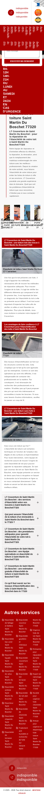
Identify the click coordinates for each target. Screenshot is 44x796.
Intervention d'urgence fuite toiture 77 (12, 30)
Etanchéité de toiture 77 (4, 29)
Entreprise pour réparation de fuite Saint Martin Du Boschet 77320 (37, 659)
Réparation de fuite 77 (15, 29)
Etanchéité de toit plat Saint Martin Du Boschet (23, 699)
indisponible (22, 8)
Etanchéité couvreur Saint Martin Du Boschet (23, 626)
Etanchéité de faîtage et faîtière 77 (30, 31)
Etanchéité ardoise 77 (4, 43)
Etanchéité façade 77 (37, 28)
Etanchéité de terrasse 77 (19, 44)
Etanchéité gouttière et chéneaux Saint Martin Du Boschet (23, 645)
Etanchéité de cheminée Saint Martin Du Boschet (23, 716)
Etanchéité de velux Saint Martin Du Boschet (9, 677)
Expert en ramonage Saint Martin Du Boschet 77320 (37, 681)
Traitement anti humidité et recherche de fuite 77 (8, 32)
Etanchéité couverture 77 (23, 43)
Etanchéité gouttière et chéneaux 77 (26, 45)
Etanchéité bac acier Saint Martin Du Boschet (9, 645)
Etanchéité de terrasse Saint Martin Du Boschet (9, 739)
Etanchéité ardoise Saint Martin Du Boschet (9, 693)
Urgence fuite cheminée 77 (23, 29)
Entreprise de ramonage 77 (19, 29)
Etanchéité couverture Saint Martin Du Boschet (23, 664)
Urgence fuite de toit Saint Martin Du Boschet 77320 (37, 637)
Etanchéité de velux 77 (41, 29)
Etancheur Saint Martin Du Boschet (9, 707)
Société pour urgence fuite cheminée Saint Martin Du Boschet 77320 (37, 705)
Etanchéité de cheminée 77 (37, 44)
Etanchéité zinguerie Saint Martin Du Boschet (9, 722)
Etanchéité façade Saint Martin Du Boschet (9, 661)
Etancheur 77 (8, 43)
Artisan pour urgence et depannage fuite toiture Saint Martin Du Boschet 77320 (37, 734)
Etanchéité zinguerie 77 (12, 43)
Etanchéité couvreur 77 (15, 43)
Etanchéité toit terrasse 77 (30, 44)
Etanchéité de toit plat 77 (34, 45)
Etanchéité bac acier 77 (34, 29)
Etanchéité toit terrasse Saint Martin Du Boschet (23, 681)
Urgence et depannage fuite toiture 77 (26, 31)
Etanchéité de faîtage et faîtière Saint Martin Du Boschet (9, 627)
